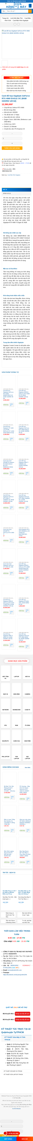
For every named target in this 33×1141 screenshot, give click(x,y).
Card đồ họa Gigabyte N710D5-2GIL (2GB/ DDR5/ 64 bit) (24, 602)
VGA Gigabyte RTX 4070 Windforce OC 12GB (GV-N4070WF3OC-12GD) (24, 532)
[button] (2, 6)
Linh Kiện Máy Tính (16, 18)
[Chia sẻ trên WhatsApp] (3, 178)
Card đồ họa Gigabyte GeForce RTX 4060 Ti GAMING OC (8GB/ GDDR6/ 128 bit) (8, 498)
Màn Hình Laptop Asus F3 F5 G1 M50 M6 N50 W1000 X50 (9, 853)
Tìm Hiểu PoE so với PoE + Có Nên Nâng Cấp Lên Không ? (24, 892)
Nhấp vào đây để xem (22, 1013)
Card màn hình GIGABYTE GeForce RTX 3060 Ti (8, 532)
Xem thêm (27, 767)
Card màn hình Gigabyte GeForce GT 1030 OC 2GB (8, 565)
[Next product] (15, 24)
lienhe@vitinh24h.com (15, 970)
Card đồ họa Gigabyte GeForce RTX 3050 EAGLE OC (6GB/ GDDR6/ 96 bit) (24, 429)
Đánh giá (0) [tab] (7, 193)
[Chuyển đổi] (3, 1037)
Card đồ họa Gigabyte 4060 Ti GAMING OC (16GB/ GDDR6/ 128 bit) (23, 464)
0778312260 (7, 967)
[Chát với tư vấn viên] (19, 1135)
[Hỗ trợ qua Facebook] (5, 1121)
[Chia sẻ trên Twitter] (9, 178)
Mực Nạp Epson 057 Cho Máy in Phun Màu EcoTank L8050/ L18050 (25, 853)
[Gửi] (30, 11)
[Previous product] (18, 24)
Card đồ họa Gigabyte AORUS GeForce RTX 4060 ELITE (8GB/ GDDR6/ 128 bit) (24, 393)
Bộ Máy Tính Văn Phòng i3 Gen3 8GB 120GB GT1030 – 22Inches (9, 789)
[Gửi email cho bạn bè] (12, 178)
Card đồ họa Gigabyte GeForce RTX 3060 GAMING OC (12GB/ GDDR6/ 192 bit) (24, 498)
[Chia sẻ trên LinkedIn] (19, 178)
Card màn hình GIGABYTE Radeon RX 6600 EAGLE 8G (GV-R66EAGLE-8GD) (8, 464)
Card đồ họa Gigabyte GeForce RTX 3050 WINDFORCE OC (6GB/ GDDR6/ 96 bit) (8, 394)
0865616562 (14, 965)
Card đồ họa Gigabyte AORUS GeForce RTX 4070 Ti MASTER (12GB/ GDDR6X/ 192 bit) (8, 603)
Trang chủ (5, 18)
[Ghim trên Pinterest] (16, 178)
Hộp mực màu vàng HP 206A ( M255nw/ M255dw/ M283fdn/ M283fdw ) (25, 822)
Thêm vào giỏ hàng (12, 148)
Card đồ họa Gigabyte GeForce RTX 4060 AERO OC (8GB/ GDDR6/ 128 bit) (24, 637)
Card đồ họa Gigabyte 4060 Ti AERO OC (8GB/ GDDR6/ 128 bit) (8, 636)
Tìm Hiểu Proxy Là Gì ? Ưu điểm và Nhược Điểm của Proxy (9, 892)
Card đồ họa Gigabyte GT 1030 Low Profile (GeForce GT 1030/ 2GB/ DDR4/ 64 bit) (8, 429)
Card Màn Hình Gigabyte (20, 20)
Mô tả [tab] (5, 189)
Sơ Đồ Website (16, 1108)
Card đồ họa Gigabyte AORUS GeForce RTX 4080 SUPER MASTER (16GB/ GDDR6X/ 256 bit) (24, 567)
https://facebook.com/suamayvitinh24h (15, 974)
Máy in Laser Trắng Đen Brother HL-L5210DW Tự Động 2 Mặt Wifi (9, 822)
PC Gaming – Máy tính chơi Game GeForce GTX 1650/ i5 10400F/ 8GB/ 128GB (25, 789)
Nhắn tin (11, 405)
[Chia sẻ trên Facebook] (6, 178)
